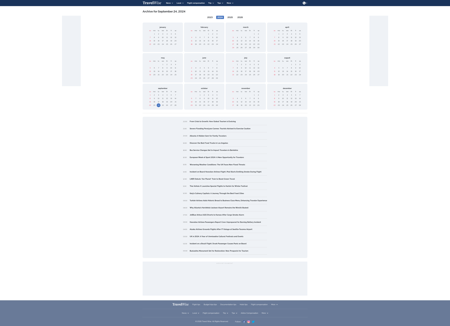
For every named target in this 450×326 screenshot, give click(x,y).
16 (158, 41)
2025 (230, 17)
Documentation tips (228, 304)
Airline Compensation (249, 313)
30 (258, 47)
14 (150, 41)
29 (254, 47)
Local (179, 3)
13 (175, 37)
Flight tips (196, 304)
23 (158, 44)
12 (171, 37)
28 (250, 47)
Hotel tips (244, 304)
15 (154, 41)
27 (175, 44)
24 (163, 44)
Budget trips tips (210, 304)
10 (163, 37)
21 (150, 44)
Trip (210, 3)
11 (167, 37)
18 (167, 41)
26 (171, 44)
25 (167, 44)
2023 (210, 17)
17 (162, 41)
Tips (219, 3)
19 (171, 41)
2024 (220, 17)
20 (175, 41)
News (168, 3)
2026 (240, 17)
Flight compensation (196, 3)
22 (154, 44)
